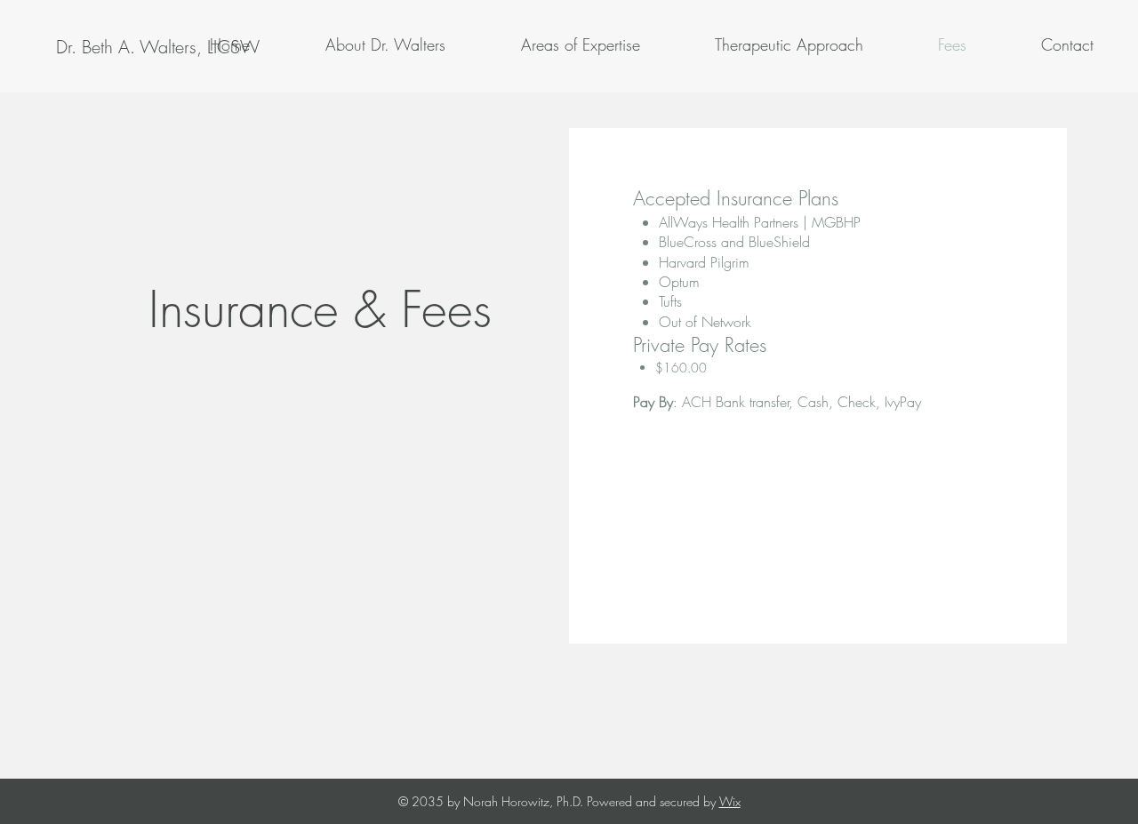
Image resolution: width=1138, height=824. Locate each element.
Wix (730, 801)
